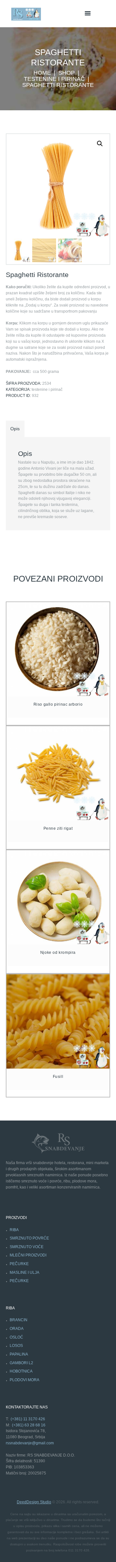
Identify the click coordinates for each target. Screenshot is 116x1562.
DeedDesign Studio (34, 1502)
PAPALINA (19, 1354)
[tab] (15, 429)
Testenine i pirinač (54, 79)
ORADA (17, 1328)
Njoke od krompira (58, 952)
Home (42, 73)
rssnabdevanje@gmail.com (30, 1443)
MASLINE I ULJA (24, 1272)
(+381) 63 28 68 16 (28, 1425)
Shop (66, 73)
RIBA (14, 1230)
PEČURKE (19, 1264)
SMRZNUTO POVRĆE (29, 1238)
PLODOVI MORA (24, 1380)
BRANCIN (18, 1320)
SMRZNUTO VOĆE (27, 1247)
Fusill (58, 1076)
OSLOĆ (16, 1337)
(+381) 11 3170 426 (28, 1419)
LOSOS (16, 1345)
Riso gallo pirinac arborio (58, 704)
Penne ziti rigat (58, 828)
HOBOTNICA (21, 1371)
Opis (15, 428)
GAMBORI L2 (21, 1363)
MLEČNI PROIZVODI (28, 1255)
